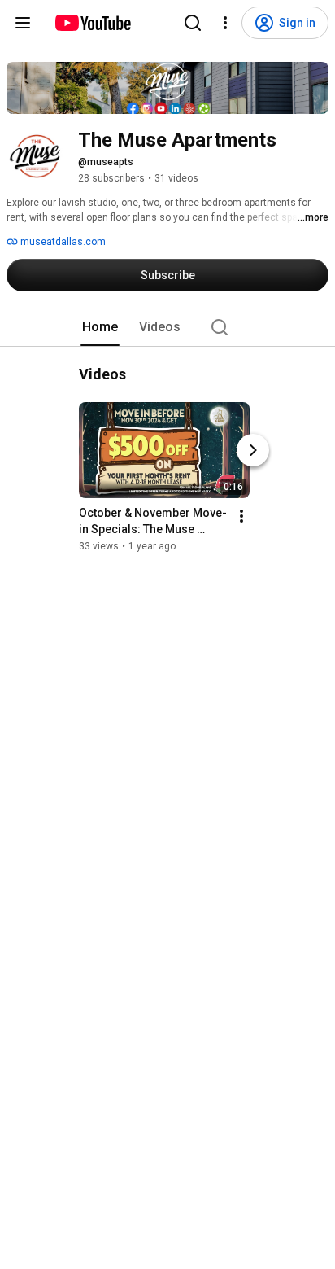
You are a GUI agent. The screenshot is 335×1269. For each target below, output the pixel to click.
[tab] (100, 327)
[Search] (192, 23)
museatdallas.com (62, 241)
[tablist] (167, 327)
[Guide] (23, 23)
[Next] (253, 450)
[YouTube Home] (92, 23)
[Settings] (225, 23)
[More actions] (241, 516)
